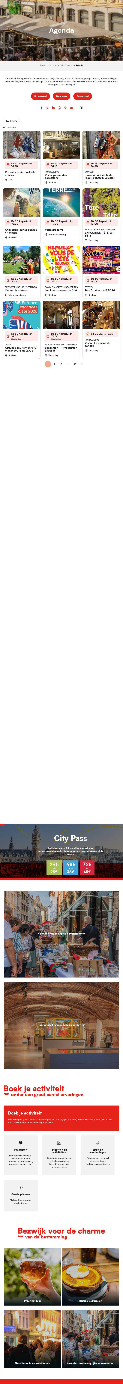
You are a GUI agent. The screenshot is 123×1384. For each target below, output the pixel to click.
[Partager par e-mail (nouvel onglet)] (71, 108)
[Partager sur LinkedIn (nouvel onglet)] (53, 108)
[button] (80, 107)
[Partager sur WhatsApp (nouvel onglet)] (59, 108)
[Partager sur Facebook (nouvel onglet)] (41, 108)
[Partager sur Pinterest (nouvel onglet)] (65, 108)
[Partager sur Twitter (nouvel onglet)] (47, 108)
